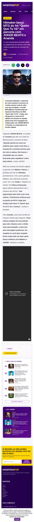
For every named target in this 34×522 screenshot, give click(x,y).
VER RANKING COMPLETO (17, 401)
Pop (20, 11)
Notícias (13, 11)
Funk (26, 11)
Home (5, 11)
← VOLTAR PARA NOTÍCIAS (10, 353)
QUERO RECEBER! (26, 461)
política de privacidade (16, 516)
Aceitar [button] (17, 519)
